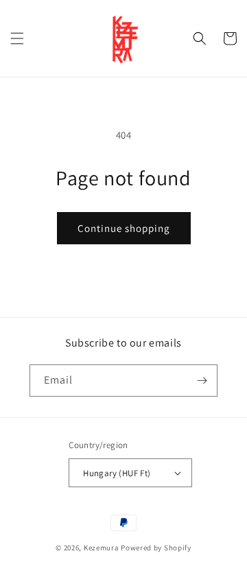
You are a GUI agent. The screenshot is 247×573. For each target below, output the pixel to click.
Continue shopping (124, 228)
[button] (17, 38)
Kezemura (101, 547)
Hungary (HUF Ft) (116, 473)
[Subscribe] (202, 380)
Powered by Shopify (156, 547)
